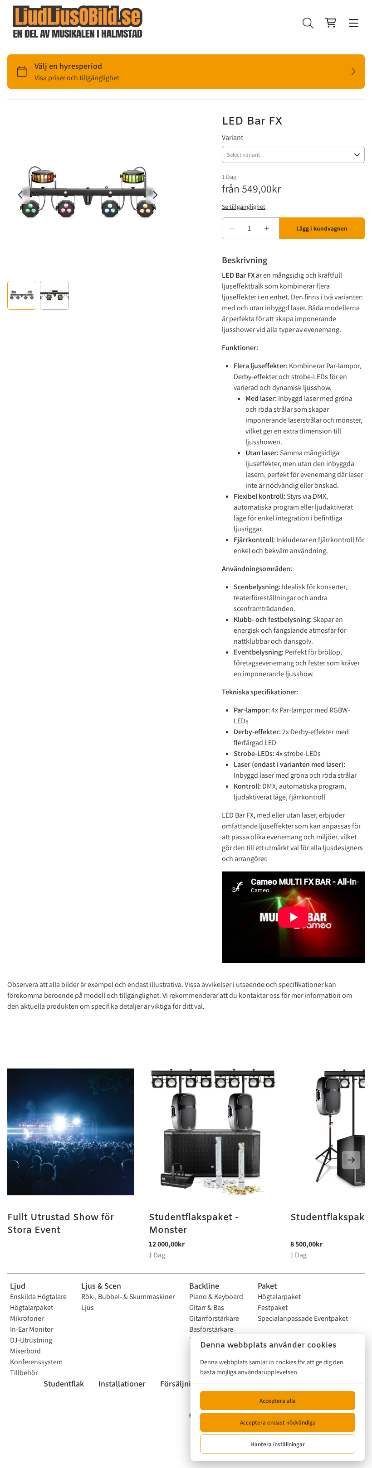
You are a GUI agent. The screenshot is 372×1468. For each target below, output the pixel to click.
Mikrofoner (27, 1318)
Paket (267, 1285)
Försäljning (180, 1383)
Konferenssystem (36, 1362)
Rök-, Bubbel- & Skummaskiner (128, 1296)
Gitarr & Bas (206, 1307)
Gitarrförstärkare (214, 1318)
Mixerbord (25, 1351)
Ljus (87, 1307)
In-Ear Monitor (31, 1329)
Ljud (17, 1285)
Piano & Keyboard (216, 1296)
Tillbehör (24, 1372)
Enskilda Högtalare (38, 1296)
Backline (204, 1285)
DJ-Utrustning (31, 1340)
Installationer (122, 1383)
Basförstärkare (211, 1329)
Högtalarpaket (31, 1307)
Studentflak (64, 1383)
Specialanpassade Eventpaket (303, 1318)
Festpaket (273, 1307)
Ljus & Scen (101, 1285)
